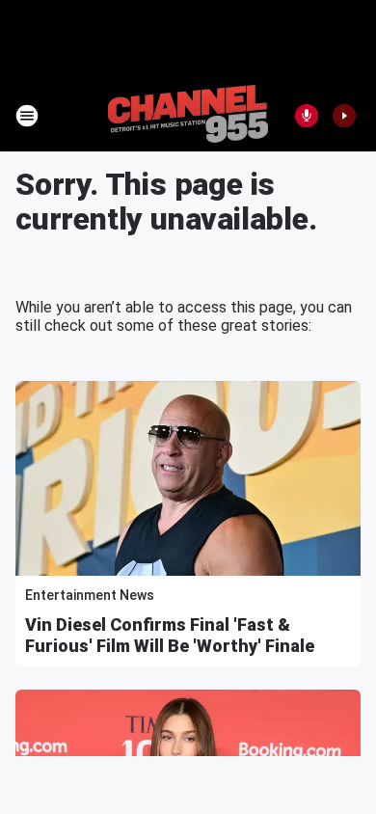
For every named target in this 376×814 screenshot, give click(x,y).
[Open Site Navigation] (27, 115)
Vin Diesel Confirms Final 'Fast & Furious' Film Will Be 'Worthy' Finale (169, 635)
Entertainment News (89, 595)
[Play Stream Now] (344, 115)
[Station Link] (188, 116)
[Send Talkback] (306, 115)
